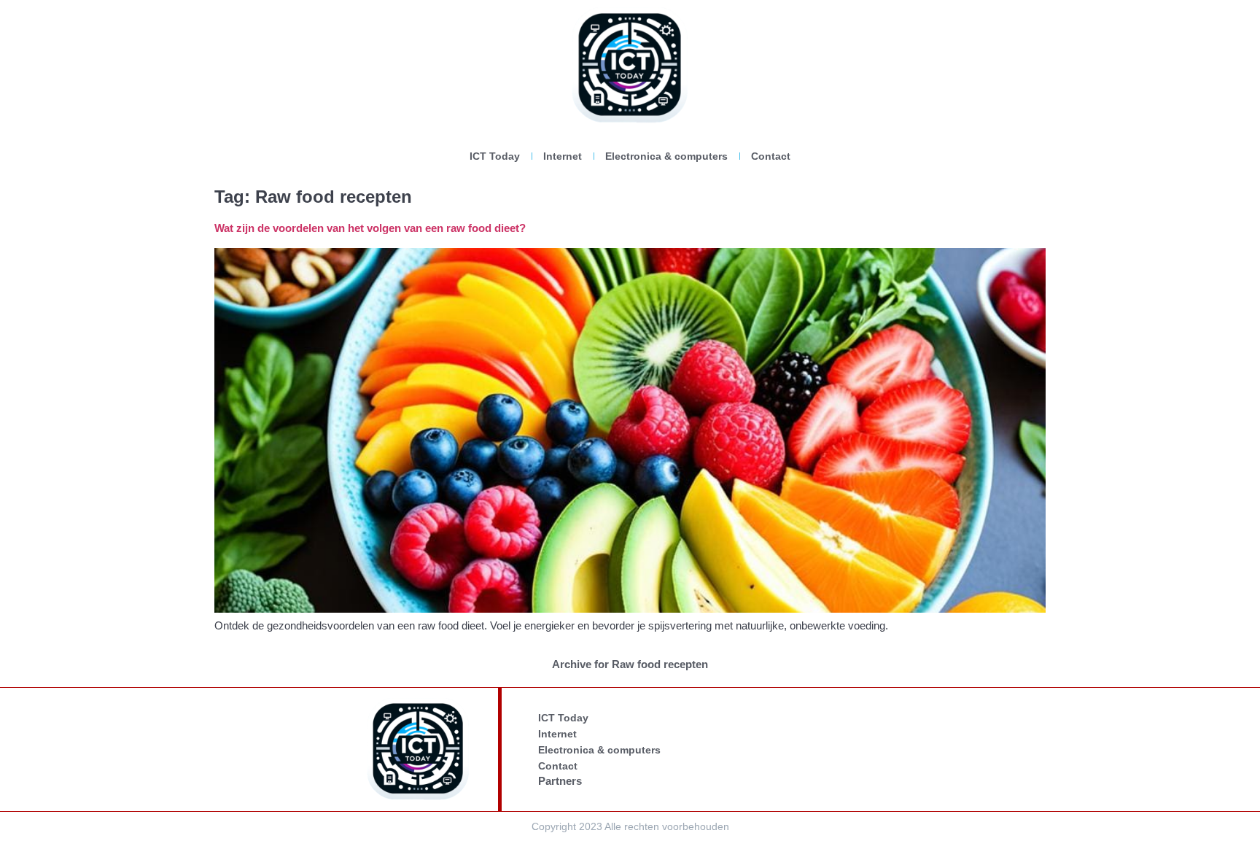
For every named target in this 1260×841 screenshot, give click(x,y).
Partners (560, 781)
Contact (770, 156)
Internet (562, 156)
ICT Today (495, 156)
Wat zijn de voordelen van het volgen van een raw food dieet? (370, 228)
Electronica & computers (666, 156)
